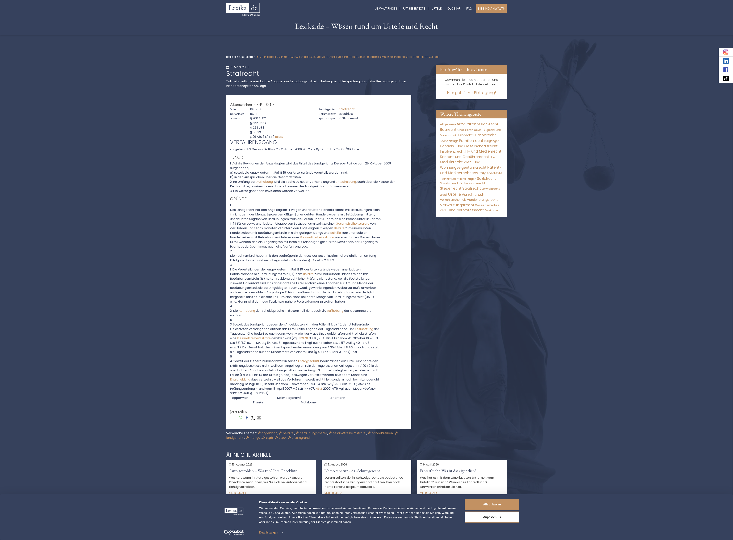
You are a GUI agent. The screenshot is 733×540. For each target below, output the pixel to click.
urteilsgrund (300, 438)
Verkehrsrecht (474, 194)
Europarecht (484, 135)
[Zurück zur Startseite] (243, 9)
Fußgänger (491, 141)
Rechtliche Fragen (463, 179)
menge (255, 438)
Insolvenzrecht (452, 151)
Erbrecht (465, 135)
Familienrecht (471, 140)
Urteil (443, 195)
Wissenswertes (487, 205)
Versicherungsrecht (482, 200)
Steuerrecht (451, 188)
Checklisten (465, 130)
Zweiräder (491, 210)
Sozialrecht (486, 178)
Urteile (437, 8)
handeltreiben (382, 433)
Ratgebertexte (414, 8)
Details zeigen (268, 532)
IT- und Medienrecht (483, 151)
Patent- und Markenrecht (471, 170)
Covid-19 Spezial (484, 130)
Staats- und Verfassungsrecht (462, 183)
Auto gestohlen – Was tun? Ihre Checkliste (263, 471)
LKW (492, 157)
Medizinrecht (451, 162)
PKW (475, 173)
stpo (282, 438)
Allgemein (448, 124)
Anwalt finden (386, 8)
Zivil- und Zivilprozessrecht (462, 210)
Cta (498, 130)
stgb (269, 438)
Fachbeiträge (449, 141)
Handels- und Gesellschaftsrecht (469, 146)
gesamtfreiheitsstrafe (349, 433)
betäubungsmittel (313, 433)
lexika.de (231, 57)
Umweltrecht (491, 189)
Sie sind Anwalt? (491, 8)
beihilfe (288, 433)
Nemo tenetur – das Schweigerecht (352, 471)
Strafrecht (246, 57)
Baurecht (448, 129)
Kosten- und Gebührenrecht (464, 156)
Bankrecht (489, 124)
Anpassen (489, 516)
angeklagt (269, 433)
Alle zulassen (492, 504)
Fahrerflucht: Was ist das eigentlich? (448, 471)
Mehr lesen (237, 493)
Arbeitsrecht (468, 124)
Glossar (454, 8)
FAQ (469, 8)
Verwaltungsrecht (457, 205)
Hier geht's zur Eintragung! (471, 92)
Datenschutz (449, 135)
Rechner (445, 179)
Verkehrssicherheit (453, 200)
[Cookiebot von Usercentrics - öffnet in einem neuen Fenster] (234, 532)
